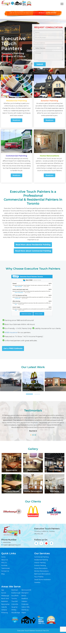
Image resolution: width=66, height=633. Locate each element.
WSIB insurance (11, 332)
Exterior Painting (49, 101)
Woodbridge (15, 612)
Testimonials (5, 568)
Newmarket (5, 604)
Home (3, 557)
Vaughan (14, 607)
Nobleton (4, 601)
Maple (23, 612)
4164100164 (7, 542)
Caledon (24, 601)
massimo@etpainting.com (12, 545)
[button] (30, 435)
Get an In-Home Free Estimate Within (27, 13)
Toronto (14, 598)
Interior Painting (40, 562)
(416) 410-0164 (51, 13)
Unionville (14, 604)
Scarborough (16, 593)
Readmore (16, 120)
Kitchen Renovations (41, 571)
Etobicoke (24, 604)
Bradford (24, 598)
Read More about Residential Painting (33, 245)
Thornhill (14, 601)
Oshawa (4, 610)
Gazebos (37, 582)
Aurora (3, 593)
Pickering (4, 612)
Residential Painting (16, 101)
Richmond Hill (26, 590)
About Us (4, 560)
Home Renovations (49, 156)
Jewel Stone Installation (42, 579)
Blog (3, 574)
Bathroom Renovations (42, 574)
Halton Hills (25, 607)
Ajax (2, 590)
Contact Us (5, 571)
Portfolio (4, 565)
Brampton (25, 593)
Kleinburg (24, 610)
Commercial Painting (16, 156)
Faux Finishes (38, 577)
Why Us (4, 562)
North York (5, 598)
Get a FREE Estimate (13, 348)
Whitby (13, 610)
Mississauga (5, 596)
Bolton (23, 596)
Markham (14, 590)
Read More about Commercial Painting (33, 251)
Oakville (4, 607)
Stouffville (14, 596)
